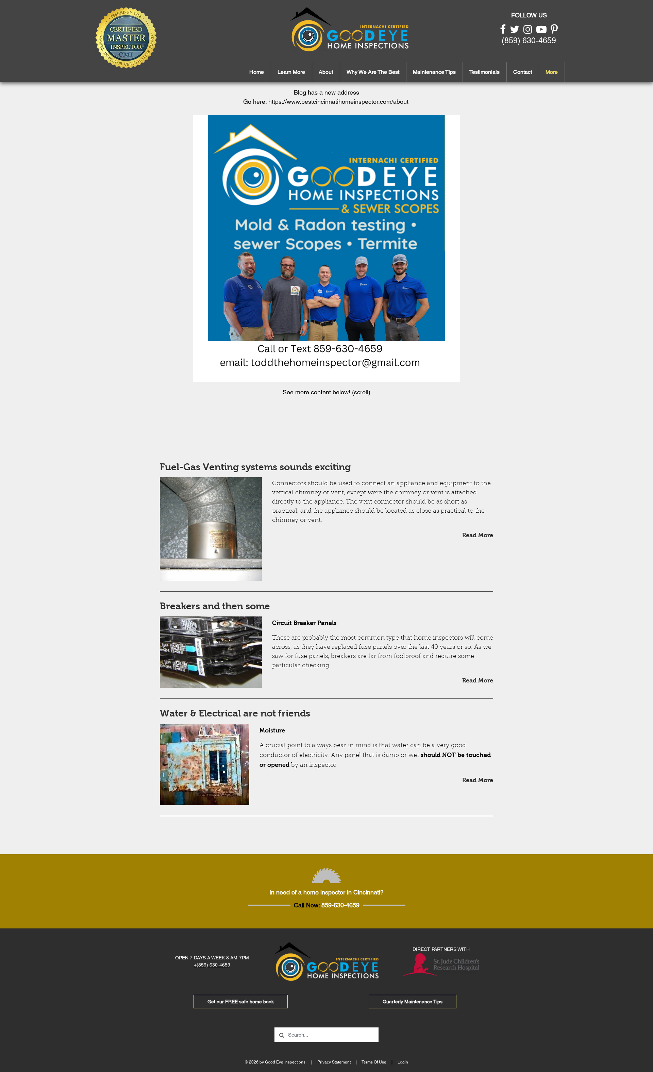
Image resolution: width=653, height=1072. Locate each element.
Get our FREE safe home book (240, 1001)
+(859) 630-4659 (212, 965)
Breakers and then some (215, 606)
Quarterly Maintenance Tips (412, 1001)
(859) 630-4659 (529, 40)
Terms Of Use (374, 1062)
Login (403, 1062)
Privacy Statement (334, 1062)
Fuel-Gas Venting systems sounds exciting (255, 467)
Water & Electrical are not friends (235, 713)
